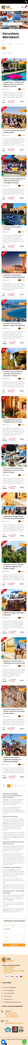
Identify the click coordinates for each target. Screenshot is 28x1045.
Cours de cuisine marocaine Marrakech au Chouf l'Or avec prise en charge (14, 470)
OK (4, 48)
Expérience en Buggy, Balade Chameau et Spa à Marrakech (14, 517)
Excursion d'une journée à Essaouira (12, 228)
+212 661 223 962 (13, 1015)
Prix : (3, 41)
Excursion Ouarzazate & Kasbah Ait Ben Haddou (14, 131)
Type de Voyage (7, 53)
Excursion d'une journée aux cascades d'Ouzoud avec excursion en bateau (13, 374)
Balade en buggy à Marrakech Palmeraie (14, 614)
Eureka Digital (23, 1039)
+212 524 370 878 (11, 1013)
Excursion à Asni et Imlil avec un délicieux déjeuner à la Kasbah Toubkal (13, 567)
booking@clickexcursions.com (14, 1023)
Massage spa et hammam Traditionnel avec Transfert (13, 421)
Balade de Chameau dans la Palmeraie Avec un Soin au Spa (14, 662)
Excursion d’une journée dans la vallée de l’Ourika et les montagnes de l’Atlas (14, 181)
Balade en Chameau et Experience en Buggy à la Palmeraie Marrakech (12, 760)
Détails (22, 101)
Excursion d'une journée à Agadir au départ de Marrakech (14, 324)
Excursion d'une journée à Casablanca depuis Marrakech (14, 276)
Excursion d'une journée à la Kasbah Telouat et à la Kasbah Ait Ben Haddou (14, 711)
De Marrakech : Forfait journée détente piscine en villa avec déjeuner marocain (14, 84)
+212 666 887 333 (13, 1017)
